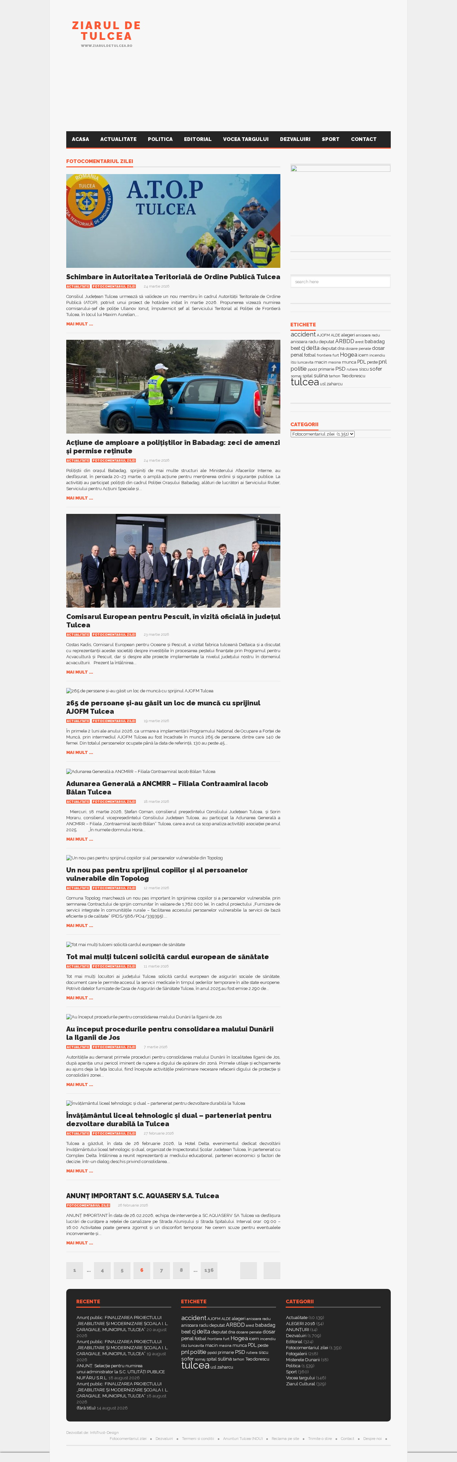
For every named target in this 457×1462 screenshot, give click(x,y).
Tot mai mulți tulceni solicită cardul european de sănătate (167, 957)
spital (211, 1359)
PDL (361, 362)
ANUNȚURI (297, 1329)
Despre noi (372, 1439)
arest (359, 342)
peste (372, 362)
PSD (340, 369)
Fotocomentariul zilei (99, 161)
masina (334, 362)
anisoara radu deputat (312, 341)
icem (363, 355)
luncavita (305, 362)
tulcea (305, 382)
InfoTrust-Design (104, 1433)
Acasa (80, 139)
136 (209, 1270)
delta (312, 347)
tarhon (334, 376)
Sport (331, 139)
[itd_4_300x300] (340, 254)
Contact (364, 139)
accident (303, 334)
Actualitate (118, 139)
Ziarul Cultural (300, 1383)
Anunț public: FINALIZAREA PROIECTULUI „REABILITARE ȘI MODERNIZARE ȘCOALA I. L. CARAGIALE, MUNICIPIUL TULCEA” (122, 1323)
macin (320, 362)
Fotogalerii (296, 1353)
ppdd (312, 369)
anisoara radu (368, 335)
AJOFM (323, 335)
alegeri (348, 334)
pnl (383, 361)
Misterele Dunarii (303, 1359)
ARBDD (344, 341)
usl (323, 384)
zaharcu (335, 383)
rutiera (352, 369)
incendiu (377, 355)
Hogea (348, 354)
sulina (321, 375)
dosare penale (358, 348)
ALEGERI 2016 (300, 1323)
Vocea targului (246, 139)
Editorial (198, 139)
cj (303, 348)
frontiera (324, 355)
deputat (329, 348)
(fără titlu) (86, 1407)
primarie (326, 369)
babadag (375, 341)
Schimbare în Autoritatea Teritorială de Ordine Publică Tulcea (173, 277)
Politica (160, 139)
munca (349, 362)
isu (293, 362)
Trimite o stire (320, 1439)
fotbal (310, 355)
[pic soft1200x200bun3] (228, 98)
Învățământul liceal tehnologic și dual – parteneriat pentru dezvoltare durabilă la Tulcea (168, 1119)
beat (295, 348)
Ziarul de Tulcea (107, 30)
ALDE (335, 335)
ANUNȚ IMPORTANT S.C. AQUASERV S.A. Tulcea (142, 1196)
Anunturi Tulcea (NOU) (243, 1439)
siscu (364, 369)
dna (341, 348)
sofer (376, 369)
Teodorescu (353, 375)
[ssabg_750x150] (269, 37)
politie (299, 368)
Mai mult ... (79, 324)
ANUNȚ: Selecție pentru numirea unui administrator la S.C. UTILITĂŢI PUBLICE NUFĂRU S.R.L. (121, 1371)
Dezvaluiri (295, 139)
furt (336, 355)
